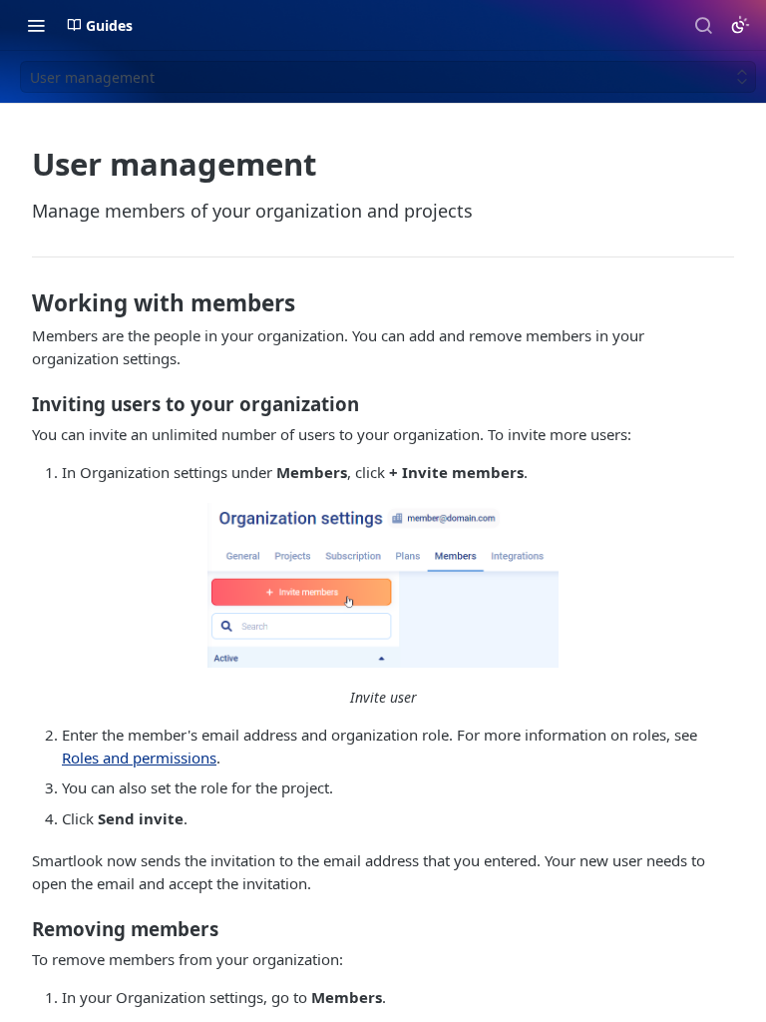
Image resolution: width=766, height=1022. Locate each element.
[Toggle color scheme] (740, 25)
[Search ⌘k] (703, 25)
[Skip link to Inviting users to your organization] (18, 404)
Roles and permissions (139, 757)
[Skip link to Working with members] (18, 303)
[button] (383, 585)
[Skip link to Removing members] (18, 929)
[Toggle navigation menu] (36, 25)
